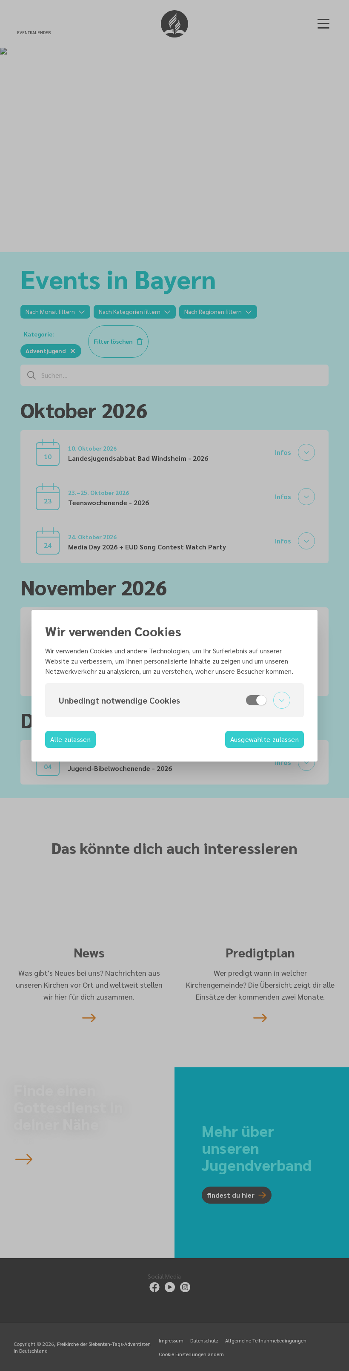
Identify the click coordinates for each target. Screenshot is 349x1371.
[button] (174, 700)
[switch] (256, 700)
